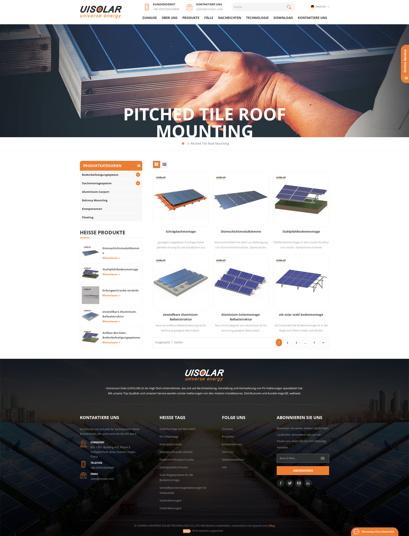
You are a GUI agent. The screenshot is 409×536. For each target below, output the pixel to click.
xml (224, 467)
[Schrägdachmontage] (181, 199)
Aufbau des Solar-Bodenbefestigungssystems (121, 335)
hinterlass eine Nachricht (378, 531)
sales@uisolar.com (209, 9)
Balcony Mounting (94, 200)
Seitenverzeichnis (233, 459)
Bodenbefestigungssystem (100, 175)
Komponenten (92, 209)
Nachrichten (229, 18)
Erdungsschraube (171, 444)
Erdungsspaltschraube (174, 467)
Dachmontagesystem (97, 183)
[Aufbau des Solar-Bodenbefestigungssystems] (90, 337)
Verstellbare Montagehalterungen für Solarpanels (183, 490)
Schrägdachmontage (181, 231)
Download (283, 18)
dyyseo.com (260, 525)
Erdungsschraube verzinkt (120, 290)
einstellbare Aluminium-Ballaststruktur (181, 317)
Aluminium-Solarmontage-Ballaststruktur (241, 317)
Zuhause (149, 18)
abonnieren (303, 470)
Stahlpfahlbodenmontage (301, 231)
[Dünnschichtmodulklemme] (241, 199)
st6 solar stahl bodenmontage (301, 315)
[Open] (405, 64)
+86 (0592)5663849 (166, 9)
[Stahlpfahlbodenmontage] (301, 199)
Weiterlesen (110, 258)
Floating (87, 217)
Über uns (169, 18)
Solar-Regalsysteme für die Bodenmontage (176, 477)
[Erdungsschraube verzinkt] (90, 295)
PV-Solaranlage (169, 436)
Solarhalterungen (170, 500)
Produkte (190, 18)
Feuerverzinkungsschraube (177, 459)
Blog (272, 525)
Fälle (208, 18)
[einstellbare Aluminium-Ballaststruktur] (181, 282)
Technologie (257, 18)
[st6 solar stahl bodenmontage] (301, 282)
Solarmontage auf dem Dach (178, 429)
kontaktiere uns (312, 18)
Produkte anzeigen (183, 210)
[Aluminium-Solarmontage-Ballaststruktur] (241, 282)
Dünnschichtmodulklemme (241, 231)
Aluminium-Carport (95, 192)
